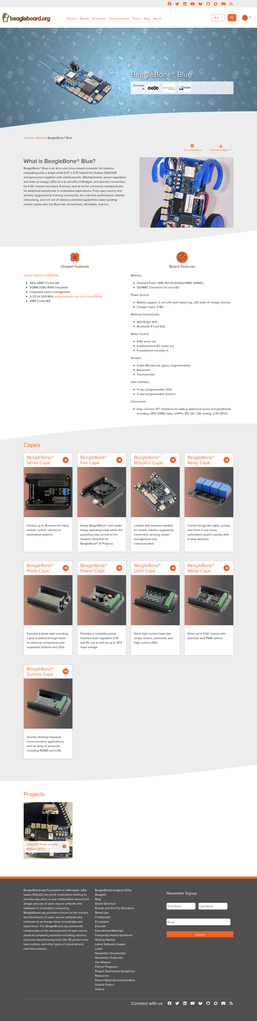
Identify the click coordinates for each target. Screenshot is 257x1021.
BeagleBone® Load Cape (147, 568)
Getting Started (105, 939)
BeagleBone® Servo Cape (40, 460)
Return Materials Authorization (115, 980)
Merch (157, 18)
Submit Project (104, 985)
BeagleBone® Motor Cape (201, 568)
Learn (98, 949)
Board (41, 138)
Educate (100, 926)
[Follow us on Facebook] (169, 4)
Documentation (119, 18)
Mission (72, 18)
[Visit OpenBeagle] (200, 4)
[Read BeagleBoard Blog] (231, 4)
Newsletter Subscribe (109, 958)
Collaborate (102, 917)
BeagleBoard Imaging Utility (113, 890)
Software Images (220, 150)
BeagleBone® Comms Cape (40, 671)
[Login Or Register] (246, 17)
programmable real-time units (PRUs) (78, 296)
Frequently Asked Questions (113, 935)
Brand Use (102, 912)
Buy (217, 18)
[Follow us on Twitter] (177, 4)
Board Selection (105, 903)
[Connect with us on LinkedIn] (184, 4)
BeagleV (100, 894)
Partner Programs (106, 967)
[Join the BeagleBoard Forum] (215, 4)
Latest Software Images (110, 944)
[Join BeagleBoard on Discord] (223, 4)
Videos (99, 989)
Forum (136, 18)
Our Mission (103, 962)
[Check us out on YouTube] (192, 4)
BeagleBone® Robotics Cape (148, 460)
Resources (102, 976)
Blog (147, 18)
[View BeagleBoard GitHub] (208, 4)
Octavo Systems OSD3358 (41, 275)
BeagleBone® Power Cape (93, 568)
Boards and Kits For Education (114, 908)
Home (30, 138)
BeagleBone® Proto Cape (40, 568)
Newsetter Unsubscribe (110, 953)
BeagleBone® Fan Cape (93, 460)
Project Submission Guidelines (115, 971)
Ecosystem (99, 18)
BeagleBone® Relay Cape (201, 460)
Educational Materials (109, 930)
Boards (84, 18)
